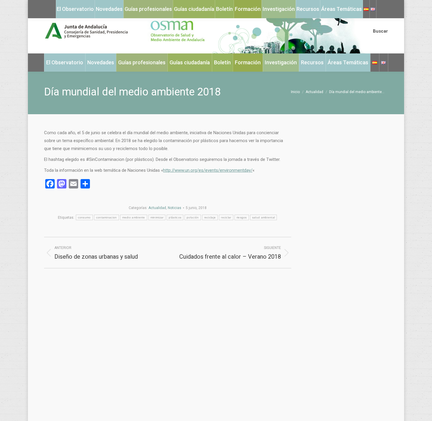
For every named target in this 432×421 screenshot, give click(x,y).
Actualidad (157, 208)
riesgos (242, 217)
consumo (84, 217)
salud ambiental (263, 217)
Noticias (174, 208)
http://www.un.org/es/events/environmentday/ (207, 170)
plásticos (175, 217)
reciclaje (210, 217)
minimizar (157, 217)
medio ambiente (133, 217)
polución (193, 217)
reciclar (226, 217)
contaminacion (106, 217)
